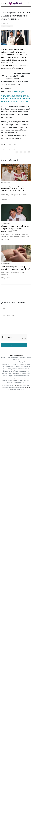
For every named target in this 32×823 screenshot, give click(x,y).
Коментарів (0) (6, 150)
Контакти (16, 354)
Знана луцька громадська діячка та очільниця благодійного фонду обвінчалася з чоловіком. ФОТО (15, 188)
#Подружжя (17, 144)
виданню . (17, 91)
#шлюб (11, 144)
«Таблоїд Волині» (18, 385)
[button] (3, 3)
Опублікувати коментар (14, 345)
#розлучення (25, 144)
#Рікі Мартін (5, 144)
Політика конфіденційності (16, 355)
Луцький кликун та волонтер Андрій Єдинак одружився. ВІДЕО (15, 267)
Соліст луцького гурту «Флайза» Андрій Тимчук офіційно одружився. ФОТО (15, 228)
